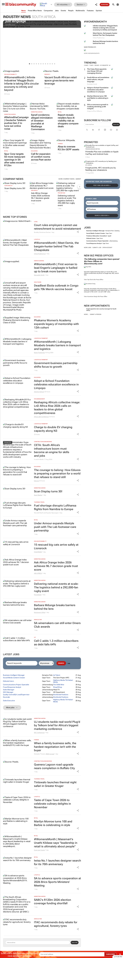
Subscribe (116, 124)
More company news (66, 179)
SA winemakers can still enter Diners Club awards (57, 624)
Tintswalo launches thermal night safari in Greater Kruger (55, 784)
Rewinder (6, 697)
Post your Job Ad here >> (102, 185)
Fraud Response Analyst (94, 243)
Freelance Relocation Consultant (96, 236)
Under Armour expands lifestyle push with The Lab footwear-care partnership (55, 527)
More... (86, 314)
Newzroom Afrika (39, 612)
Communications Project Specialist (97, 241)
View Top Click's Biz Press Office (93, 279)
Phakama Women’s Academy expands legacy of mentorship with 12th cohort (56, 324)
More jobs (87, 247)
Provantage (61, 193)
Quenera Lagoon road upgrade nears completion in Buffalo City (54, 766)
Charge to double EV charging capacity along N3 (53, 429)
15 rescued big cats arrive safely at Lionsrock (56, 546)
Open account (107, 247)
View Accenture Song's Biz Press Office (95, 296)
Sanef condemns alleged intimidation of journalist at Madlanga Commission (42, 122)
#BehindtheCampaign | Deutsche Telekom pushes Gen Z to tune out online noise (15, 123)
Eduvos (36, 481)
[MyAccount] (118, 4)
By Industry (104, 65)
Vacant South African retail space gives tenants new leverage (60, 80)
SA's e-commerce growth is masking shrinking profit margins (97, 107)
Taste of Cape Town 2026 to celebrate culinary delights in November (52, 803)
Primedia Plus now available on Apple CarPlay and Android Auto (101, 153)
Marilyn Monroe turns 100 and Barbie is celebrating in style (97, 98)
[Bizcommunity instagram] (105, 129)
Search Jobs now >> (102, 215)
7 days (91, 65)
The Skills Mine (58, 685)
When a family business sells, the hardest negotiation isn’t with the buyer (55, 747)
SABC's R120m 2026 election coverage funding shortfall (52, 901)
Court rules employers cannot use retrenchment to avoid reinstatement (57, 226)
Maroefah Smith (39, 275)
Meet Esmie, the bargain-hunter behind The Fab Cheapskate (105, 34)
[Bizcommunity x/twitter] (87, 129)
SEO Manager (8, 692)
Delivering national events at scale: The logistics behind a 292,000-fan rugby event (67, 200)
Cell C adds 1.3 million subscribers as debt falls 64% (56, 642)
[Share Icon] (78, 232)
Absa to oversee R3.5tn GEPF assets (68, 148)
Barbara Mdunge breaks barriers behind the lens (54, 607)
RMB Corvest (50, 754)
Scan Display (8, 185)
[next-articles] (79, 186)
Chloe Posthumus (40, 254)
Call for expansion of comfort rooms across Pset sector (41, 156)
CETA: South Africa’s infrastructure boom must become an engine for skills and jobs (51, 450)
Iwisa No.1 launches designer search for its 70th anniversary (57, 862)
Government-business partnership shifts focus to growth (55, 365)
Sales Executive (9, 701)
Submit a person (95, 314)
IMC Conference (39, 732)
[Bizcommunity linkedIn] (93, 129)
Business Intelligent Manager (95, 231)
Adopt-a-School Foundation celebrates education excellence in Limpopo (97, 90)
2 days (86, 65)
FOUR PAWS (38, 552)
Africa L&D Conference (41, 417)
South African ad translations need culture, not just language (98, 79)
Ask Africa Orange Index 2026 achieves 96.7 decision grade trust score (40, 197)
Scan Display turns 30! (14, 188)
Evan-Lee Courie (39, 850)
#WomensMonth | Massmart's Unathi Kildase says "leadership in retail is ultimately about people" (55, 843)
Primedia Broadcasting (92, 149)
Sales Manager (8, 690)
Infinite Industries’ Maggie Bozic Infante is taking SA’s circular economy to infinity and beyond (105, 28)
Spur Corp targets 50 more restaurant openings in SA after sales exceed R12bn (14, 159)
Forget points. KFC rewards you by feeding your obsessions (100, 169)
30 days (96, 65)
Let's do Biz (118, 957)
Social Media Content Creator (95, 233)
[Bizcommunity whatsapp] (117, 129)
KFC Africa (88, 165)
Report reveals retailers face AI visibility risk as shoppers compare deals (68, 120)
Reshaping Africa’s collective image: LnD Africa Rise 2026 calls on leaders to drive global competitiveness (57, 408)
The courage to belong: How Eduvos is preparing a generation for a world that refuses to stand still (57, 473)
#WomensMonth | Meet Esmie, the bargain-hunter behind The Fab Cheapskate (56, 246)
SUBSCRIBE (110, 954)
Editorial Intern (91, 238)
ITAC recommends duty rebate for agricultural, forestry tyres (55, 924)
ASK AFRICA (34, 190)
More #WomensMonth (91, 53)
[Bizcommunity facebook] (99, 129)
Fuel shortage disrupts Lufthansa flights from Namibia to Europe (55, 507)
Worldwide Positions (60, 695)
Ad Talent (56, 675)
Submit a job (96, 247)
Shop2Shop (57, 687)
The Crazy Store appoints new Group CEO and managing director (96, 71)
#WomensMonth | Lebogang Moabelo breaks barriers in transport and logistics (57, 345)
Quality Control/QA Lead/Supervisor (16, 695)
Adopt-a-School (39, 392)
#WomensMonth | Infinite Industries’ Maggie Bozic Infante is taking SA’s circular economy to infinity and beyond (21, 84)
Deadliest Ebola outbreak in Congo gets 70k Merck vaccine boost (56, 287)
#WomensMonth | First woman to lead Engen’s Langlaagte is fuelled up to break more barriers (55, 268)
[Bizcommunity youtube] (111, 129)
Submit (78, 179)
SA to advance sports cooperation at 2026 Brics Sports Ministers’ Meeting (57, 882)
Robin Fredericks (39, 352)
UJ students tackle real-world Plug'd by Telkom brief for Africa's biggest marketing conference (57, 725)
